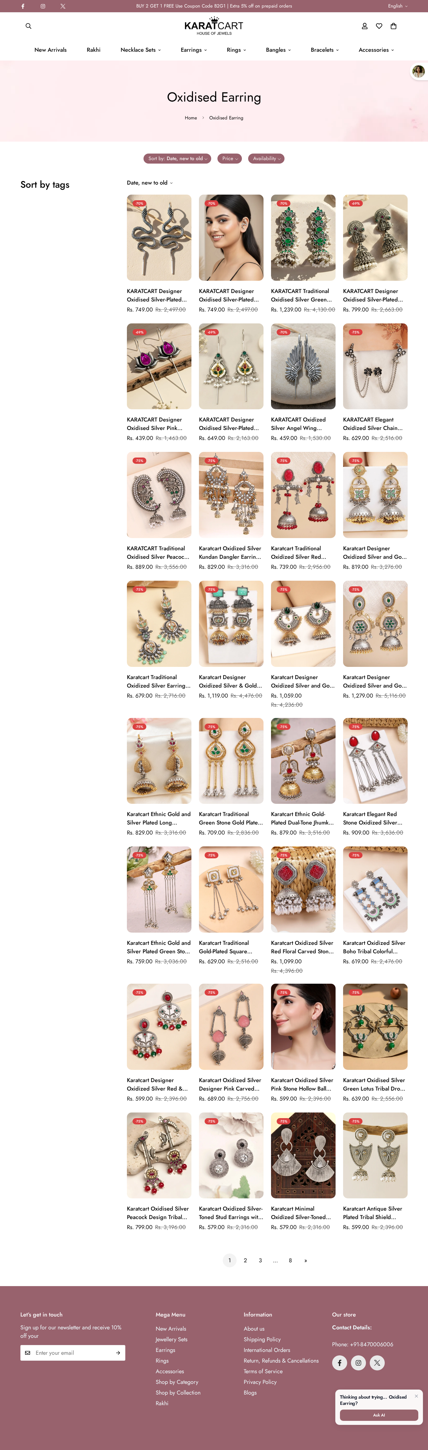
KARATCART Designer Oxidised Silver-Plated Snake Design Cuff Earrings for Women (154, 295)
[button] (393, 26)
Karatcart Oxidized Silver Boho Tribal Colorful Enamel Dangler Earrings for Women (374, 947)
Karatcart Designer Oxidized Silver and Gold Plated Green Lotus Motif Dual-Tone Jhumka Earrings (302, 681)
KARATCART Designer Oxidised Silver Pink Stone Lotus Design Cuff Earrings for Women (157, 424)
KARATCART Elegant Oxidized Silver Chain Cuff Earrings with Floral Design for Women (373, 424)
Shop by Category (177, 1382)
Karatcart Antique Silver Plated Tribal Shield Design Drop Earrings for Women (375, 1213)
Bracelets (322, 50)
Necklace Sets (138, 50)
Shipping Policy (262, 1339)
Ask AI (379, 1415)
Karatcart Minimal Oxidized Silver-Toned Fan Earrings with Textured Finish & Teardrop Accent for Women (298, 1213)
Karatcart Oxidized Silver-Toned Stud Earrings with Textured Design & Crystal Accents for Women (231, 1213)
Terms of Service (263, 1371)
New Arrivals (50, 50)
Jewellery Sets (171, 1339)
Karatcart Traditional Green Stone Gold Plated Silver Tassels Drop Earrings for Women (230, 818)
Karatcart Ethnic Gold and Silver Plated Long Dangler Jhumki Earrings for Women (159, 818)
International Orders (267, 1350)
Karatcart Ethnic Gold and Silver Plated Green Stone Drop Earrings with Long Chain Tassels (159, 947)
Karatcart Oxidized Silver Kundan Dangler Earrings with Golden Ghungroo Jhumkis (230, 552)
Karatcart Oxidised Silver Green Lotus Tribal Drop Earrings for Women (374, 1084)
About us (254, 1329)
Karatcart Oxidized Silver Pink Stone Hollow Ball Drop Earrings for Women (302, 1084)
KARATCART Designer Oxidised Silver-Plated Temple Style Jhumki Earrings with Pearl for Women (371, 295)
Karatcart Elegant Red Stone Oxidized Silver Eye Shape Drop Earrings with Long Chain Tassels (374, 818)
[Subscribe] (118, 1353)
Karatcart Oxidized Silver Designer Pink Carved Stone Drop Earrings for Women (230, 1084)
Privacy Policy (260, 1382)
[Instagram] (42, 6)
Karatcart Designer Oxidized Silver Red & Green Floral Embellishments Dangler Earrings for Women (157, 1084)
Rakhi (94, 50)
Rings (234, 50)
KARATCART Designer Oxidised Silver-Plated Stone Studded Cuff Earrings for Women (226, 424)
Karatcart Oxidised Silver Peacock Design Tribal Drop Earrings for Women (158, 1213)
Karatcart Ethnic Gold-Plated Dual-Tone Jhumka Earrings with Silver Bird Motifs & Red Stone (301, 818)
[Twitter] (62, 6)
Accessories (374, 50)
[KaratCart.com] (214, 26)
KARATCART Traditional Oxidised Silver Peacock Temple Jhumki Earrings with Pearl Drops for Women (157, 552)
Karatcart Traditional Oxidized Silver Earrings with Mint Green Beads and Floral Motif (157, 681)
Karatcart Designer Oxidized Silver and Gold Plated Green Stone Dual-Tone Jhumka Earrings (374, 681)
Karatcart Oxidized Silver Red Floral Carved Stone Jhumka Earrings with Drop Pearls (302, 947)
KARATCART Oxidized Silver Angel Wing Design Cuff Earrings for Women (301, 424)
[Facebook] (22, 6)
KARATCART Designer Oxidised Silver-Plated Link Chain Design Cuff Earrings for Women (228, 295)
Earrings (191, 50)
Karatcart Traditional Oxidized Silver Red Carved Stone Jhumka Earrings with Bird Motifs (302, 552)
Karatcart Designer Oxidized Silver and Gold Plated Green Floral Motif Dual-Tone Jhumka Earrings (374, 552)
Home (191, 117)
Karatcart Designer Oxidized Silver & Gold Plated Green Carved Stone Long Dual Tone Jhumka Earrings (228, 681)
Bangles (276, 50)
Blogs (250, 1393)
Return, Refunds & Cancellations (281, 1361)
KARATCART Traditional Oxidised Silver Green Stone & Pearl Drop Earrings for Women (300, 295)
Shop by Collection (178, 1393)
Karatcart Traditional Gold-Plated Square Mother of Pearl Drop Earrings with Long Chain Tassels (230, 947)
